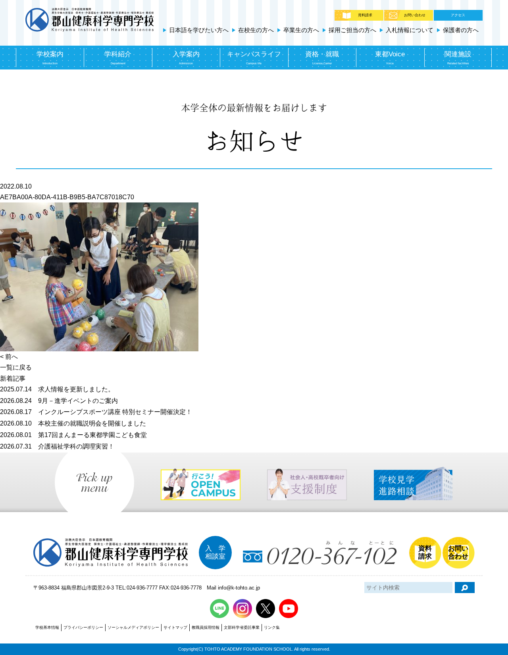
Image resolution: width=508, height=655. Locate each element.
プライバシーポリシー (83, 627)
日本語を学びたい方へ (199, 30)
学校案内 (50, 57)
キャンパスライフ (254, 57)
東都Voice (390, 57)
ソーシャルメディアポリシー (133, 627)
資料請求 (365, 15)
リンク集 (272, 627)
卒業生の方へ (301, 30)
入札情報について (409, 30)
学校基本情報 (47, 627)
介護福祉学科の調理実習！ (57, 446)
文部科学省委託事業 (242, 627)
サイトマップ (175, 627)
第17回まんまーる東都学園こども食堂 (73, 435)
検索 (465, 587)
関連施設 (457, 57)
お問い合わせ (414, 15)
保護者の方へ (461, 30)
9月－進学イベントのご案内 (59, 400)
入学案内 (186, 57)
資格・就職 (322, 57)
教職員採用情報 (205, 627)
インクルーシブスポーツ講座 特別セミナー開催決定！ (96, 411)
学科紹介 (117, 57)
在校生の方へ (256, 30)
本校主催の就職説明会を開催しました (73, 423)
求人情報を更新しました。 (57, 389)
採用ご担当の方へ (352, 30)
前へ (11, 356)
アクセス (458, 15)
